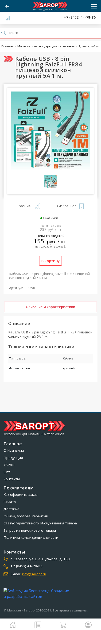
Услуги (9, 464)
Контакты (12, 479)
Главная (7, 46)
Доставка (11, 508)
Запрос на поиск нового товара (30, 530)
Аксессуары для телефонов (54, 46)
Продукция (13, 457)
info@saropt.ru (34, 574)
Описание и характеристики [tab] (50, 307)
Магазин (23, 46)
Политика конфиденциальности (31, 537)
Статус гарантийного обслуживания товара (40, 523)
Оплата (10, 501)
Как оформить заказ (21, 494)
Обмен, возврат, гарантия (26, 516)
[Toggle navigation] (92, 6)
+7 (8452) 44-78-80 (80, 17)
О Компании (14, 450)
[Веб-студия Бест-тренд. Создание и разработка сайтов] (37, 593)
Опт (7, 472)
